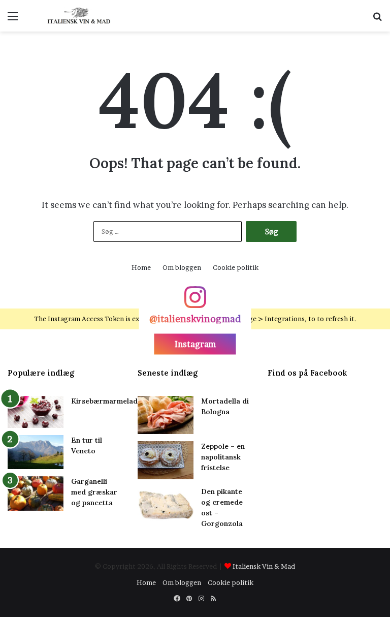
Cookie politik (235, 267)
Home (141, 267)
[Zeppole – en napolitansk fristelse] (165, 460)
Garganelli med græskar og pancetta (94, 492)
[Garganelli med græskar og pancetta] (35, 493)
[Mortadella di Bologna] (165, 415)
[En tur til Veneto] (35, 452)
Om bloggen (181, 267)
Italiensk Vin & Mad (264, 566)
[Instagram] (195, 302)
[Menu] (13, 19)
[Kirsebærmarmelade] (35, 412)
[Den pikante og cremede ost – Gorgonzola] (165, 505)
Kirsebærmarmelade (106, 401)
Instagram (195, 343)
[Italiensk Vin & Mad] (79, 15)
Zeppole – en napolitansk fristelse (223, 457)
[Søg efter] (377, 19)
